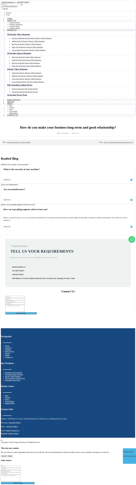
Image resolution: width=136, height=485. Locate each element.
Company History (14, 26)
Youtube (16, 433)
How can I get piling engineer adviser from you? (118, 142)
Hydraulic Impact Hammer (19, 53)
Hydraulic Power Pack (17, 95)
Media (10, 104)
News (11, 109)
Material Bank (10, 403)
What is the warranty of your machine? (18, 142)
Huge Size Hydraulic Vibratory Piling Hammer (27, 47)
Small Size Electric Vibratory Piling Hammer (26, 73)
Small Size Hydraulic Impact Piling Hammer (26, 60)
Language (5, 9)
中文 (8, 15)
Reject (10, 456)
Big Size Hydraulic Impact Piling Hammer (26, 63)
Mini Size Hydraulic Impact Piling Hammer (26, 57)
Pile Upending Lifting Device (19, 85)
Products (11, 30)
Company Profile (14, 22)
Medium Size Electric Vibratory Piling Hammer (27, 76)
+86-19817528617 (23, 2)
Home (9, 19)
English (8, 13)
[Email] (129, 454)
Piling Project (14, 100)
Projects (11, 107)
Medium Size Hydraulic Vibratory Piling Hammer (28, 41)
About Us (11, 20)
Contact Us (12, 115)
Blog (10, 105)
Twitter (10, 433)
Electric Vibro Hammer (17, 69)
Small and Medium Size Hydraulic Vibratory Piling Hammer (32, 38)
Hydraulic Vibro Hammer (18, 34)
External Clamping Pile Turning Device (25, 89)
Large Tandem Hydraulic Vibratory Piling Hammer (29, 50)
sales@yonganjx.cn (8, 2)
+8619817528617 (18, 274)
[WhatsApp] (129, 449)
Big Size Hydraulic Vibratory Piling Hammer (27, 44)
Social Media (13, 111)
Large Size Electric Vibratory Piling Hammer (26, 79)
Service (10, 102)
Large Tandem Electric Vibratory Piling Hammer (28, 82)
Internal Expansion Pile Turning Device (25, 92)
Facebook (4, 433)
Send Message (21, 313)
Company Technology (16, 24)
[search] (22, 4)
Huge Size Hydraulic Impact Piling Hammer (26, 66)
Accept (4, 456)
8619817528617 (128, 452)
